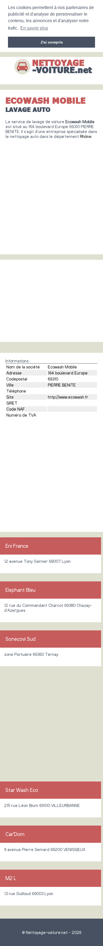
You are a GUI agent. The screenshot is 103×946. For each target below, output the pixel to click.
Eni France (16, 546)
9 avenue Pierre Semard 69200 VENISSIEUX (44, 849)
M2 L (10, 878)
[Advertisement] (51, 194)
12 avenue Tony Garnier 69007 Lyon (37, 561)
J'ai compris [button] (51, 42)
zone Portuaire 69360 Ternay (31, 654)
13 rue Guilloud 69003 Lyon (28, 893)
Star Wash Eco (21, 790)
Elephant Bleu (20, 590)
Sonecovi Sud (20, 639)
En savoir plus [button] (34, 28)
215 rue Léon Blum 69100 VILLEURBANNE (42, 805)
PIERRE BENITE (62, 384)
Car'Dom (14, 834)
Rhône (85, 136)
